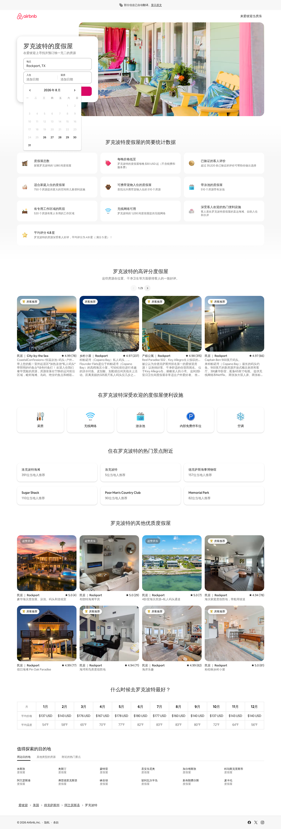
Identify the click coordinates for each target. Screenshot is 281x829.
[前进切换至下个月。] (74, 90)
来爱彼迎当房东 (251, 16)
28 (59, 137)
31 (29, 145)
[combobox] (57, 65)
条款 (56, 822)
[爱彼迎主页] (27, 16)
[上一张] (134, 288)
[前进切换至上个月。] (30, 90)
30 (74, 137)
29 (67, 137)
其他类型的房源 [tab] (46, 757)
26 (44, 137)
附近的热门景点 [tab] (71, 757)
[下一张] (147, 288)
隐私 (47, 822)
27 (52, 137)
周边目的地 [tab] (24, 757)
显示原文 (156, 5)
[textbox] (40, 79)
